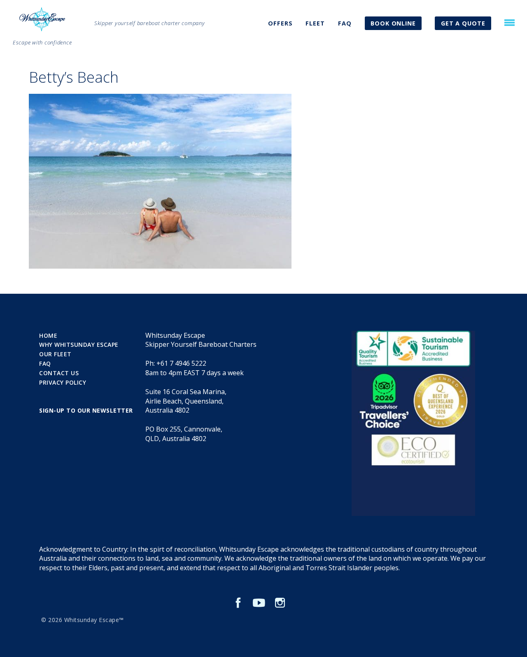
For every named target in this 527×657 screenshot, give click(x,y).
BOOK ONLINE (393, 23)
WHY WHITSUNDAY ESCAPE (79, 344)
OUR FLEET (55, 354)
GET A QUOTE (463, 23)
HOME (48, 335)
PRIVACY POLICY (62, 382)
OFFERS (280, 23)
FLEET (315, 23)
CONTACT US (59, 373)
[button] (509, 22)
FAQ (345, 23)
